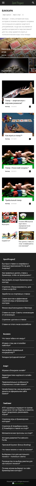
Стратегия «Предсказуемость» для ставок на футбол (16, 288)
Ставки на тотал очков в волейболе (16, 324)
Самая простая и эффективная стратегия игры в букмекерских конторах (15, 301)
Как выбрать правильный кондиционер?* (12, 351)
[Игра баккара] (14, 66)
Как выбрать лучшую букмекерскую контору (17, 281)
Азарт (5, 366)
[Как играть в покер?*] (18, 124)
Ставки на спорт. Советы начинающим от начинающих (18, 313)
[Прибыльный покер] (18, 189)
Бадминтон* (6, 241)
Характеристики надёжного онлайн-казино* (17, 376)
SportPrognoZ (9, 259)
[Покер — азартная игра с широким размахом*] (18, 92)
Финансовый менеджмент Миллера (17, 308)
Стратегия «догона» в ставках (14, 319)
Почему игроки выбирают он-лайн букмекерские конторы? (16, 469)
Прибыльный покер (13, 200)
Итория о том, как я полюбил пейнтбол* (14, 344)
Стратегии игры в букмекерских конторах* (15, 420)
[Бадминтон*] (9, 235)
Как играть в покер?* (13, 135)
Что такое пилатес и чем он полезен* (17, 449)
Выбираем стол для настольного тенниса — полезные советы (15, 455)
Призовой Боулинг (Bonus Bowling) (16, 445)
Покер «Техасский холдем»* (17, 168)
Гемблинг (7, 403)
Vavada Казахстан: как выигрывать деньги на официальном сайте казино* (16, 391)
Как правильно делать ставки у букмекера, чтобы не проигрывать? (16, 274)
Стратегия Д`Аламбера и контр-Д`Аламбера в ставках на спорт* (15, 427)
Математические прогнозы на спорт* (17, 433)
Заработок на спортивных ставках (16, 294)
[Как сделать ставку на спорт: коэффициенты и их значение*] (26, 235)
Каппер (4, 55)
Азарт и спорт (17, 14)
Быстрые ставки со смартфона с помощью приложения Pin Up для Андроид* (16, 266)
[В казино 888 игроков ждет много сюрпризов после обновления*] (26, 216)
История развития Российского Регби (15, 439)
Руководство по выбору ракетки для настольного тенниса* (17, 462)
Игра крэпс (5, 224)
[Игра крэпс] (9, 217)
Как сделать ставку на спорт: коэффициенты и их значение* (26, 244)
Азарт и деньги (7, 14)
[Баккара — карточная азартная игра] (18, 49)
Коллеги (6, 334)
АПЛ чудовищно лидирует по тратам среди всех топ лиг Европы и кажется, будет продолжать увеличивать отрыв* (18, 411)
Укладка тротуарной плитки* (14, 357)
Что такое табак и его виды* (13, 338)
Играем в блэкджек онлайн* (14, 370)
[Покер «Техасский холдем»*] (18, 157)
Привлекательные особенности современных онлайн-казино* (15, 383)
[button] (3, 2)
